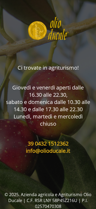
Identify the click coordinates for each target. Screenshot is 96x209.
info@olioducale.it (48, 150)
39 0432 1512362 (48, 143)
